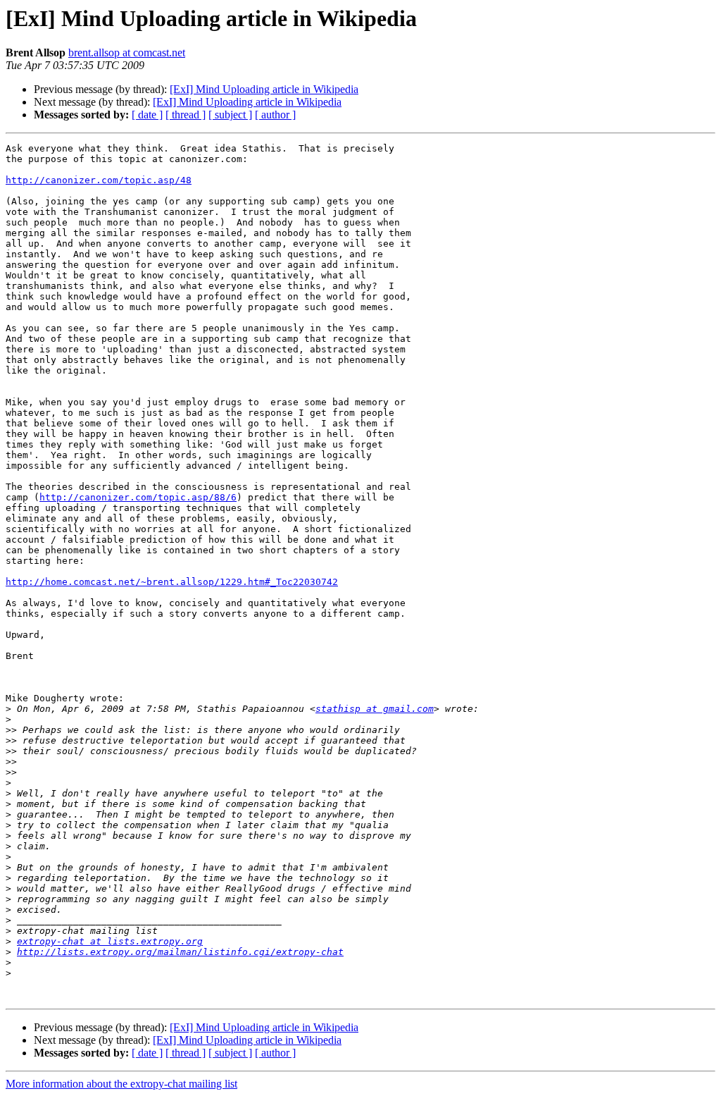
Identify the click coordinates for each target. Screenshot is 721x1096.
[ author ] (275, 115)
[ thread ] (185, 115)
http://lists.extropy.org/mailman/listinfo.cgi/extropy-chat (180, 952)
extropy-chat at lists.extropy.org (110, 941)
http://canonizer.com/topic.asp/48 (99, 180)
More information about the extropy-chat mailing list (121, 1084)
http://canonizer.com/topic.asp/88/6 (138, 497)
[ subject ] (230, 115)
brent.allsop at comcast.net (126, 53)
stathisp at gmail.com (374, 708)
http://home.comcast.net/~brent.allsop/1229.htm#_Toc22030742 (172, 582)
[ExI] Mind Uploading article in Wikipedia (264, 89)
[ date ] (147, 115)
